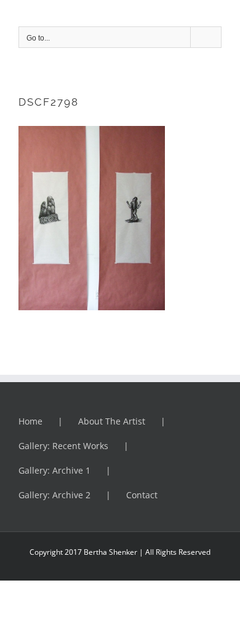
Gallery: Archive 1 (54, 470)
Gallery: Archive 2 (54, 495)
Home (30, 421)
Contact (142, 495)
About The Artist (111, 421)
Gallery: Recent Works (63, 446)
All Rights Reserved (176, 552)
